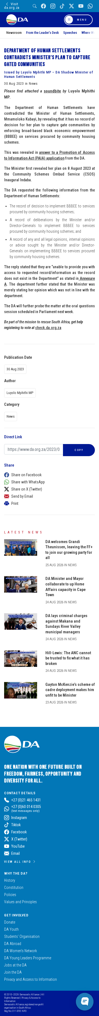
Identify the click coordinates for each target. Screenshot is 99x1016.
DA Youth (11, 929)
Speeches (70, 33)
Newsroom (14, 33)
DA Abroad (12, 943)
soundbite (52, 91)
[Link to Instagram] (52, 6)
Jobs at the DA (15, 965)
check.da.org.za (48, 327)
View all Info (17, 861)
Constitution (13, 887)
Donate (9, 922)
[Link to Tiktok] (62, 6)
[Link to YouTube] (80, 6)
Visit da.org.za (12, 5)
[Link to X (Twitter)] (71, 6)
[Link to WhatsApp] (90, 6)
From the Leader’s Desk (42, 33)
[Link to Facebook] (43, 6)
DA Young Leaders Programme (27, 958)
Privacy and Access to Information (30, 979)
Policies (10, 894)
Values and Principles (20, 902)
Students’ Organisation (22, 936)
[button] (48, 474)
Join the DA (13, 972)
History (9, 880)
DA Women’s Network (20, 951)
